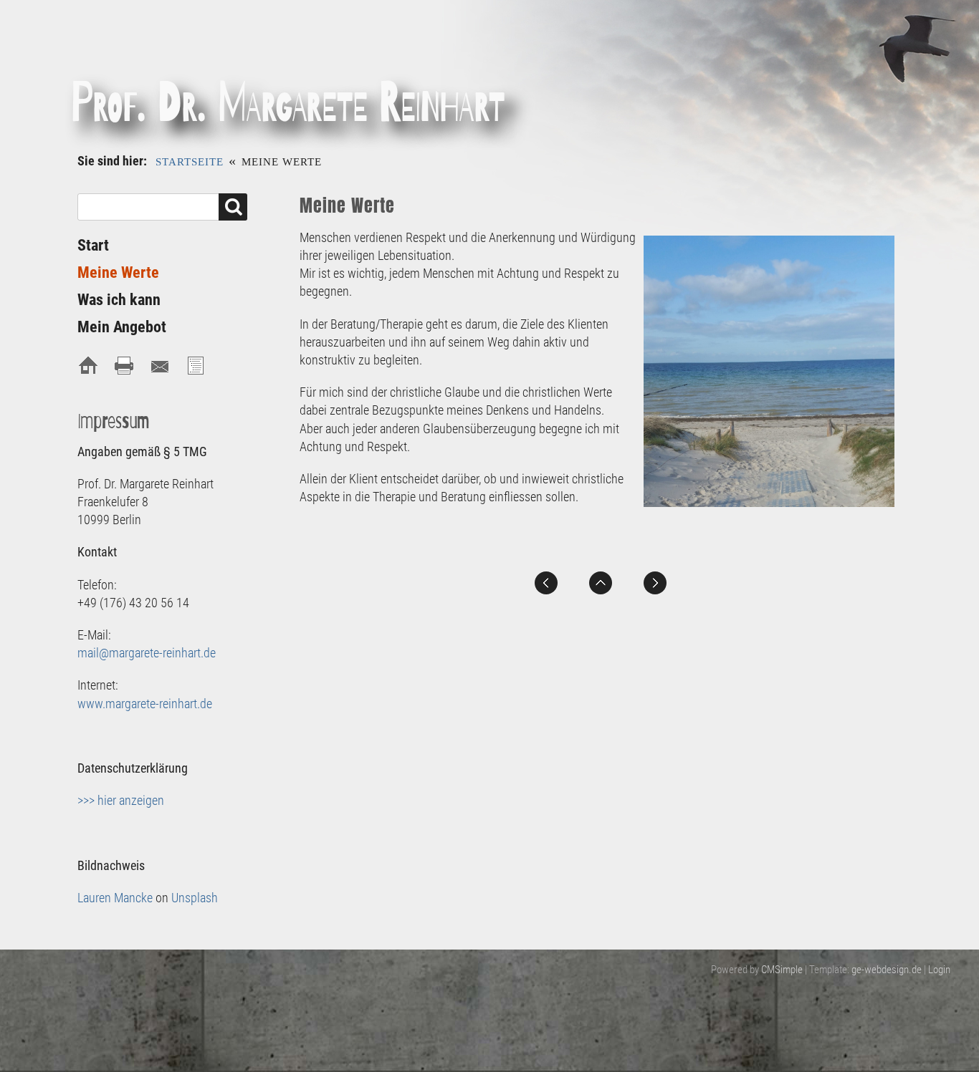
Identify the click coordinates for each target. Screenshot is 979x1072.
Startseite (190, 162)
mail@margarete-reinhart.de (146, 652)
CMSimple (782, 969)
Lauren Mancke (115, 897)
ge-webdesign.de (886, 969)
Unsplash (194, 897)
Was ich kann (119, 300)
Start (93, 245)
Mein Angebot (121, 327)
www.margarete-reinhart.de (144, 703)
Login (939, 969)
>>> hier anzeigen (120, 800)
